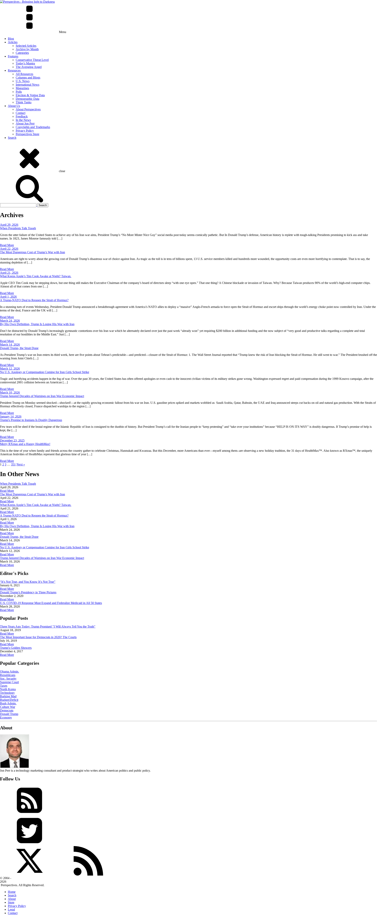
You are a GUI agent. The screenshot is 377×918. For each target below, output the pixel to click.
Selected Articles (26, 45)
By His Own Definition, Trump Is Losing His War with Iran (37, 324)
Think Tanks (23, 102)
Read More (7, 245)
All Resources (24, 74)
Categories (22, 52)
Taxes (3, 685)
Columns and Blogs (28, 77)
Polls (19, 91)
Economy (6, 717)
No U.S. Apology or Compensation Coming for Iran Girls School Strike (44, 372)
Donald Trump (9, 714)
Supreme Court (9, 682)
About (12, 899)
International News (27, 84)
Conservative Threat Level (32, 60)
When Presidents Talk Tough (18, 228)
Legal (11, 909)
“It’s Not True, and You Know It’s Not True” (27, 581)
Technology (7, 692)
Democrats (6, 710)
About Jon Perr (25, 123)
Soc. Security (8, 678)
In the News (23, 120)
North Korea (8, 689)
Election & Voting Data (30, 95)
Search (12, 137)
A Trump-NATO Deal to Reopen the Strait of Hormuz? (34, 300)
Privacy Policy (25, 130)
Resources (14, 70)
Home (12, 891)
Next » (20, 464)
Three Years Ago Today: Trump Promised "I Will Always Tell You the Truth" (47, 626)
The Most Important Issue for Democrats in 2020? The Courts (38, 637)
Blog (11, 38)
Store (11, 902)
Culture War (7, 707)
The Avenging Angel (29, 67)
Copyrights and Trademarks (33, 127)
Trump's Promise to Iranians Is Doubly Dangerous (31, 420)
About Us (14, 105)
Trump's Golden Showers (16, 647)
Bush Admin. (8, 703)
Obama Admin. (9, 671)
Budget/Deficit (9, 699)
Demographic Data (27, 98)
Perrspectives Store (27, 134)
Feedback (22, 116)
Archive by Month (27, 49)
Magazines (22, 88)
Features (13, 56)
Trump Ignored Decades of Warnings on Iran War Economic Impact (42, 396)
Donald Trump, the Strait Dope (19, 348)
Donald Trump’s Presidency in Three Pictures (28, 592)
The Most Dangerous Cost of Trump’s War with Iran (32, 252)
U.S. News (22, 81)
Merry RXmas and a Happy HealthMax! (25, 444)
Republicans (7, 675)
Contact (20, 113)
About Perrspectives (28, 109)
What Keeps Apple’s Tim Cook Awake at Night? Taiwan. (35, 276)
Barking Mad (8, 696)
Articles (12, 42)
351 (13, 464)
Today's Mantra (25, 63)
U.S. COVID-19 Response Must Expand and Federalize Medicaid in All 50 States (51, 603)
